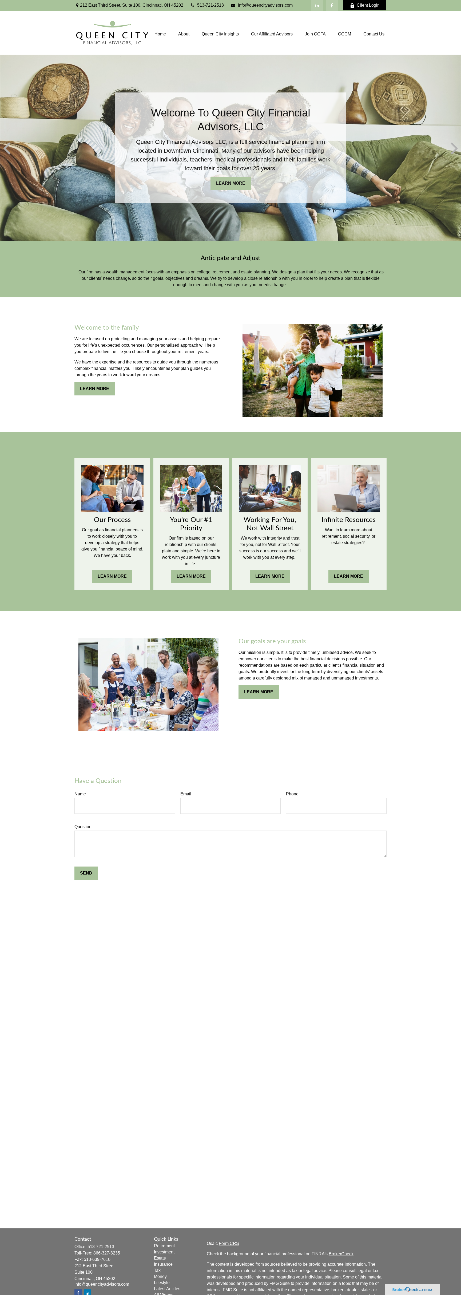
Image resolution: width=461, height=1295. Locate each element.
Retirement (164, 1246)
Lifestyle (162, 1282)
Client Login (368, 5)
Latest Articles (167, 1288)
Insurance (163, 1264)
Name (80, 794)
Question (83, 826)
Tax (157, 1270)
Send (86, 873)
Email (185, 794)
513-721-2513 (210, 5)
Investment (164, 1252)
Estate (160, 1258)
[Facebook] (332, 5)
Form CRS (229, 1243)
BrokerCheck (341, 1254)
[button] (160, 34)
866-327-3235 (106, 1253)
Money (160, 1276)
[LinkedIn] (317, 5)
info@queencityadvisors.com (265, 5)
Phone (292, 794)
